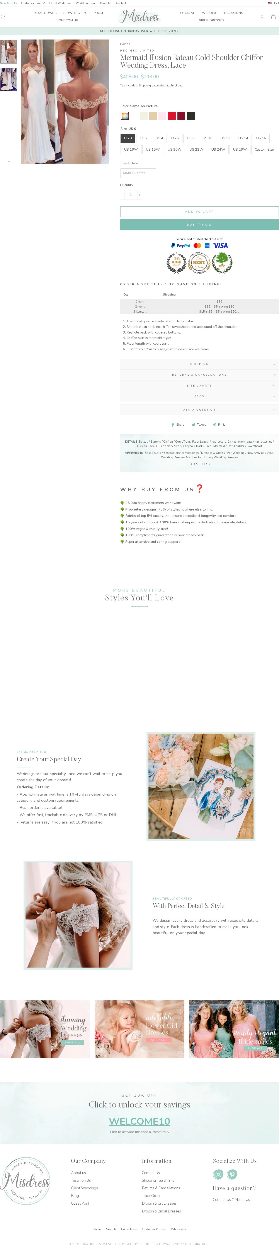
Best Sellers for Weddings (181, 453)
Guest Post (80, 1203)
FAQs (199, 396)
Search (111, 1229)
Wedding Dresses (226, 457)
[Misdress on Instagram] (218, 1175)
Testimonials (81, 1180)
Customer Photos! (33, 3)
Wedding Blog (85, 3)
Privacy (176, 1244)
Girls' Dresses (212, 20)
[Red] (172, 116)
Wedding (210, 13)
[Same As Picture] (125, 116)
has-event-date (242, 442)
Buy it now (199, 225)
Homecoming (67, 20)
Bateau (143, 442)
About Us (105, 3)
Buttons (156, 442)
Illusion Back (145, 446)
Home (124, 44)
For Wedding (236, 453)
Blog (75, 1195)
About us (78, 1172)
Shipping (145, 85)
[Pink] (162, 116)
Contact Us (151, 1172)
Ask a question (199, 409)
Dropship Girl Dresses (159, 1203)
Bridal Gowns (44, 13)
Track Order (151, 1195)
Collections (129, 1229)
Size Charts (199, 385)
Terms (163, 1244)
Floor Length (200, 442)
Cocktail (188, 13)
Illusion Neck (164, 446)
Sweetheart (254, 446)
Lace (208, 446)
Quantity (126, 185)
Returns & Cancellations (199, 375)
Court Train (182, 442)
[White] (134, 116)
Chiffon (168, 442)
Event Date (129, 163)
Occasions (233, 13)
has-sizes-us (263, 442)
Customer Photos (154, 1229)
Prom (98, 13)
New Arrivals (255, 453)
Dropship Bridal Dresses (161, 1211)
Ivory (178, 446)
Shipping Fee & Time (158, 1180)
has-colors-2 (221, 442)
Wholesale (178, 1229)
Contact (121, 3)
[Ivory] (144, 116)
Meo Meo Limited (137, 50)
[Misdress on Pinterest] (232, 1175)
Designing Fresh (197, 1244)
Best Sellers (153, 453)
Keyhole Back (193, 446)
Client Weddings (60, 3)
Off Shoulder (236, 446)
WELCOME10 (139, 1121)
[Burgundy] (181, 116)
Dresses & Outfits (213, 453)
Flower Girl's (75, 13)
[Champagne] (153, 116)
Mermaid (219, 446)
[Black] (191, 116)
